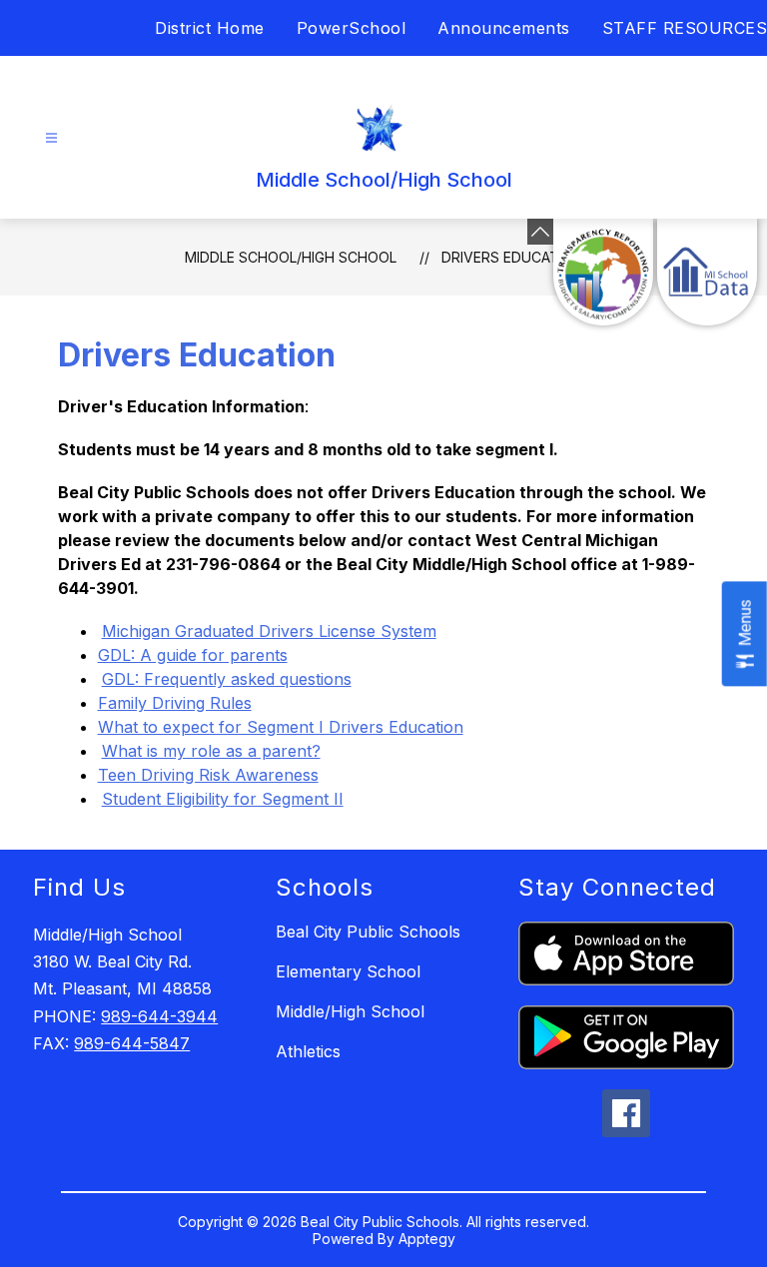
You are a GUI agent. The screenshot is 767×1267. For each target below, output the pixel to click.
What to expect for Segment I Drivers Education (280, 727)
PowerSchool (351, 28)
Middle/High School (350, 1011)
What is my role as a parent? (211, 751)
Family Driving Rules (175, 703)
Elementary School (348, 971)
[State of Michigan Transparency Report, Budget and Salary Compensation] (603, 272)
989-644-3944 (159, 1016)
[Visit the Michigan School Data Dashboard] (707, 272)
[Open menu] (51, 138)
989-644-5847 (132, 1043)
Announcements (503, 28)
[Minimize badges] (540, 232)
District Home (210, 28)
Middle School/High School (290, 257)
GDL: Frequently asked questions (227, 679)
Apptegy (426, 1238)
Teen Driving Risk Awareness (208, 775)
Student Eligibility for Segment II (223, 799)
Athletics (308, 1051)
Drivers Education (512, 257)
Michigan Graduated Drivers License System (269, 631)
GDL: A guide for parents (193, 655)
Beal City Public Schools (368, 932)
